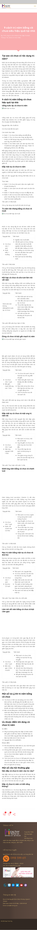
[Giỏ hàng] (9, 885)
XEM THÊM (20, 842)
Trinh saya (6, 35)
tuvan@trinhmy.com (12, 905)
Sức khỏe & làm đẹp (18, 35)
